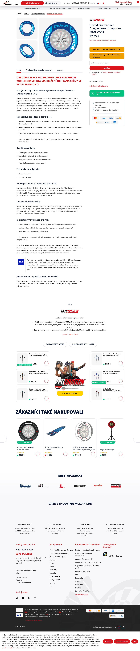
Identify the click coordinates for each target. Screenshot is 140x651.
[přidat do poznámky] (123, 20)
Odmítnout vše (122, 641)
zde (34, 648)
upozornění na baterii (83, 559)
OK (134, 641)
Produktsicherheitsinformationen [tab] (39, 70)
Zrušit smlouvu (81, 594)
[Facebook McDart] (35, 598)
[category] (67, 3)
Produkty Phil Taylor (57, 556)
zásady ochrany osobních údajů (106, 73)
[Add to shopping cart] (46, 363)
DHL (25, 612)
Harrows (53, 560)
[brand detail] (25, 486)
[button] (124, 3)
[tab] (19, 70)
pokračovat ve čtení (70, 334)
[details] (97, 20)
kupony (52, 583)
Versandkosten (38, 620)
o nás (77, 581)
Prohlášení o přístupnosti (85, 591)
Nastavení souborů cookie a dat (87, 550)
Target (52, 563)
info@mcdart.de (30, 571)
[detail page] (38, 454)
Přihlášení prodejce (82, 571)
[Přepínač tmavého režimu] (104, 3)
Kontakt (78, 588)
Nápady (108, 641)
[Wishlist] (109, 3)
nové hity (53, 570)
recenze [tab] (60, 70)
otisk (77, 575)
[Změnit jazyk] (99, 3)
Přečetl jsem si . (106, 73)
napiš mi (107, 68)
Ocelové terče (55, 576)
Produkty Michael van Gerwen (61, 550)
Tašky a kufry (55, 579)
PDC (51, 586)
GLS (60, 612)
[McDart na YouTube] (23, 598)
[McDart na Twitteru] (29, 598)
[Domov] (10, 3)
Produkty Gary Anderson (59, 553)
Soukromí (79, 584)
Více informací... (7, 648)
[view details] (28, 438)
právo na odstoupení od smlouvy (88, 562)
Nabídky (53, 573)
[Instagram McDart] (17, 598)
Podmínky (79, 578)
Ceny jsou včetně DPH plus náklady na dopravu (102, 40)
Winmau (53, 566)
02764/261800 (24, 553)
